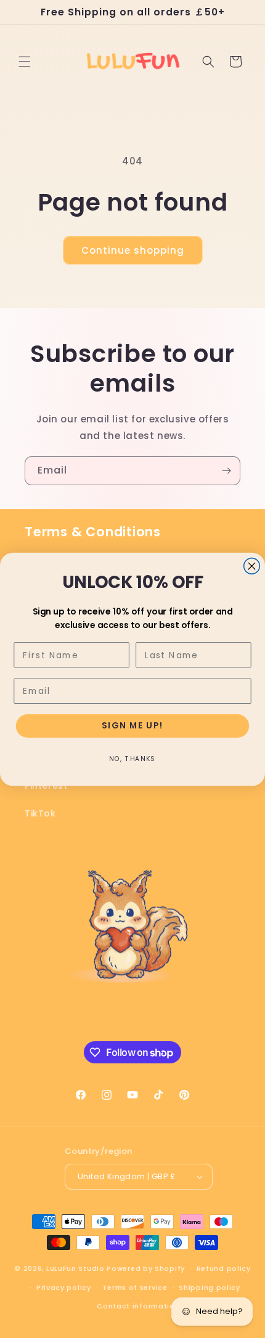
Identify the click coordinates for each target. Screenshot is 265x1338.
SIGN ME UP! (132, 725)
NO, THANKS (132, 758)
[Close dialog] (252, 566)
